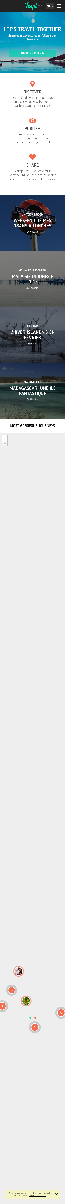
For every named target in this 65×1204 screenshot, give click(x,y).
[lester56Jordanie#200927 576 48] (26, 1001)
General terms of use (37, 1195)
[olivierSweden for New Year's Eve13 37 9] (18, 971)
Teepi (32, 6)
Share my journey (32, 53)
